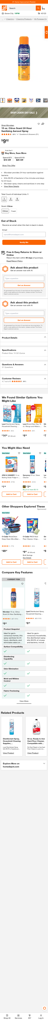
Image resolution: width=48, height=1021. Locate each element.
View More (24, 701)
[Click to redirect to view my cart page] (43, 8)
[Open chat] (46, 32)
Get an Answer (24, 285)
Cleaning (10, 19)
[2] (10, 199)
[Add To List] (39, 124)
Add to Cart (11, 494)
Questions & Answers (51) (29, 134)
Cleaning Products (24, 19)
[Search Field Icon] (38, 8)
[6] (17, 199)
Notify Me (24, 242)
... (2, 19)
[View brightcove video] (38, 100)
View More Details (11, 186)
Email (4, 230)
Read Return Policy (15, 261)
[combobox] (22, 8)
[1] (4, 199)
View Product (8, 753)
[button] (24, 338)
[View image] (2, 100)
